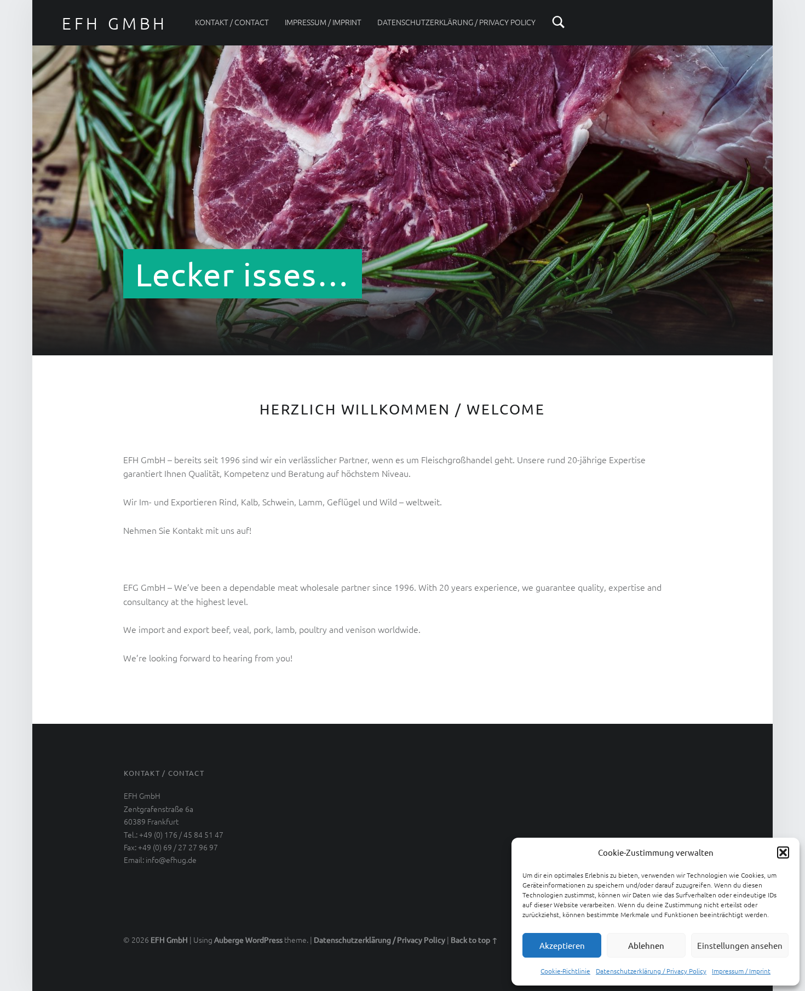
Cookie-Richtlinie (565, 970)
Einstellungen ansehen (740, 945)
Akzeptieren (562, 945)
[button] (783, 852)
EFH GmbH (169, 939)
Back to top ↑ (474, 939)
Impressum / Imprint (741, 970)
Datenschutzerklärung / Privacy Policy (651, 970)
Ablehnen (646, 945)
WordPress (264, 939)
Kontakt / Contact (232, 21)
